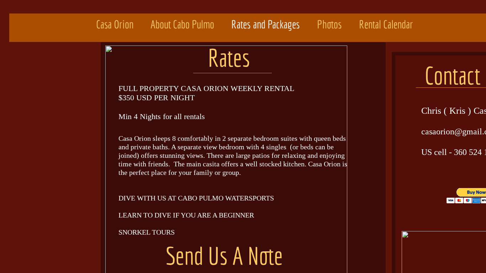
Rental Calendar (386, 24)
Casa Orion (114, 24)
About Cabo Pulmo (182, 24)
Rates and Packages (265, 24)
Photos (329, 24)
